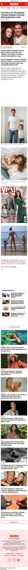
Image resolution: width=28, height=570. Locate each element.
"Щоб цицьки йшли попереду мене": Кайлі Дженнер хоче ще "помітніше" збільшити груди (13, 443)
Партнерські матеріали (10, 555)
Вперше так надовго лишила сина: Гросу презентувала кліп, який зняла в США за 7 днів (13, 419)
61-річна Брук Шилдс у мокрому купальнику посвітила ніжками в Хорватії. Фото (11, 372)
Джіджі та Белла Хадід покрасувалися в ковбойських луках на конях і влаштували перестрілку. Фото (14, 396)
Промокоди (20, 555)
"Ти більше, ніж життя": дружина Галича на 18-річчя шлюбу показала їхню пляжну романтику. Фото (14, 466)
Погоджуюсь (3, 569)
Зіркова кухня (24, 8)
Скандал (9, 8)
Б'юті (17, 8)
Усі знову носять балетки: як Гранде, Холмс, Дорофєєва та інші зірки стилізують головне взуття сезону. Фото (13, 515)
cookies (13, 568)
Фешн (13, 8)
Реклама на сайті (10, 553)
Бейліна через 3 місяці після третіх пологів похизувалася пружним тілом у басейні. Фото (14, 349)
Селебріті (3, 8)
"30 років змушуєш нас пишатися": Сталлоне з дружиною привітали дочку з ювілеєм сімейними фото (13, 490)
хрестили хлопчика (14, 263)
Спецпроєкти (18, 553)
